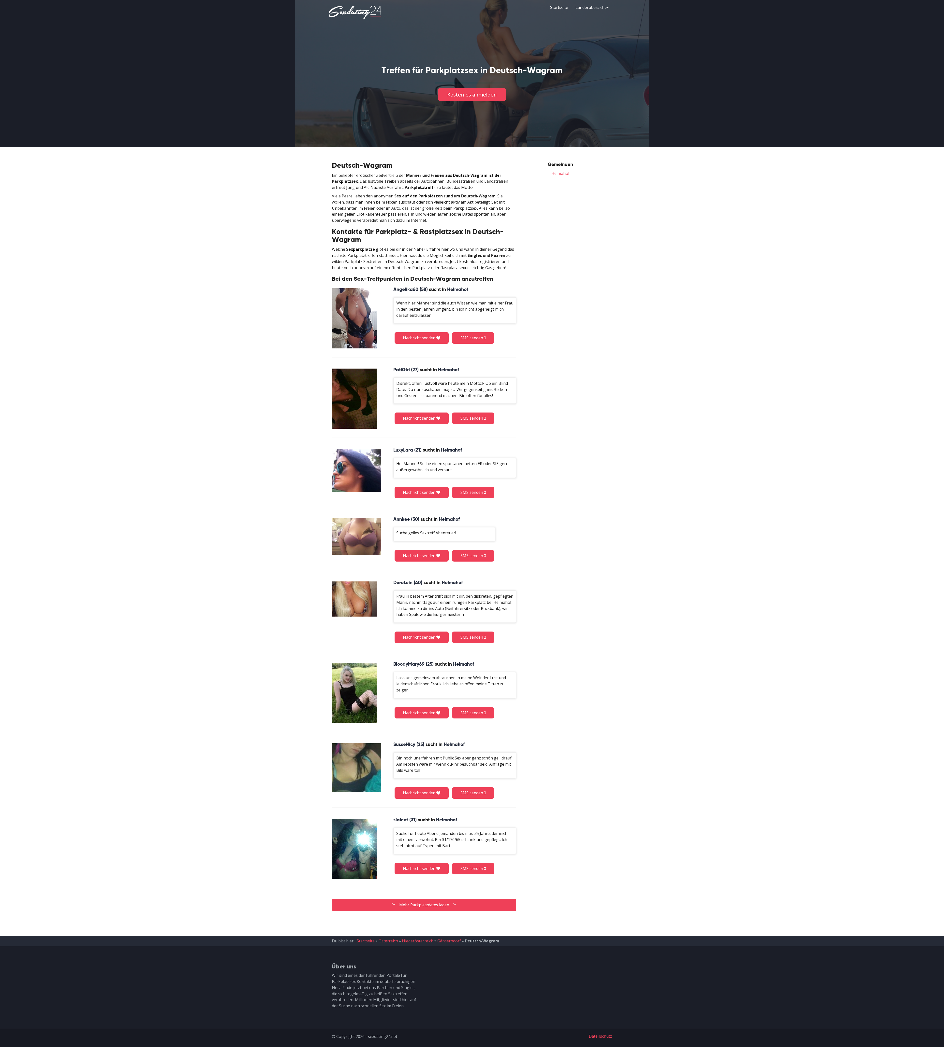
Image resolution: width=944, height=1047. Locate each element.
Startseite (559, 7)
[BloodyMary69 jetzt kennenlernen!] (354, 693)
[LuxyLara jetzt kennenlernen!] (356, 470)
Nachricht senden (419, 338)
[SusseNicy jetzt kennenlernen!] (356, 767)
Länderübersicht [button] (590, 7)
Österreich (388, 941)
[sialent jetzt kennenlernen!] (354, 849)
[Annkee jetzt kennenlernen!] (356, 536)
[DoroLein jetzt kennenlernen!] (354, 599)
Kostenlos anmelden (472, 94)
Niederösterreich (417, 941)
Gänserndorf (449, 941)
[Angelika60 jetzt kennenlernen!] (354, 318)
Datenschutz (600, 1036)
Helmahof (560, 173)
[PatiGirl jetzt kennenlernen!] (354, 399)
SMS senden (472, 338)
